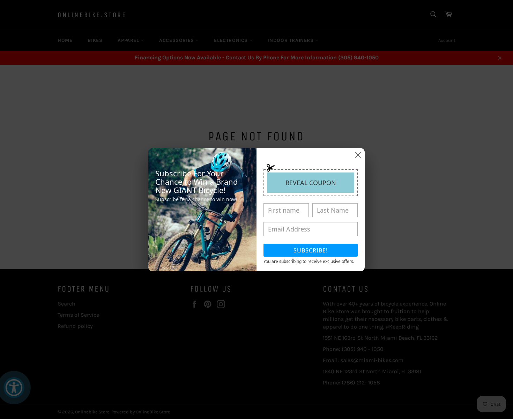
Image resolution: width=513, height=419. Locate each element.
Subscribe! (310, 250)
